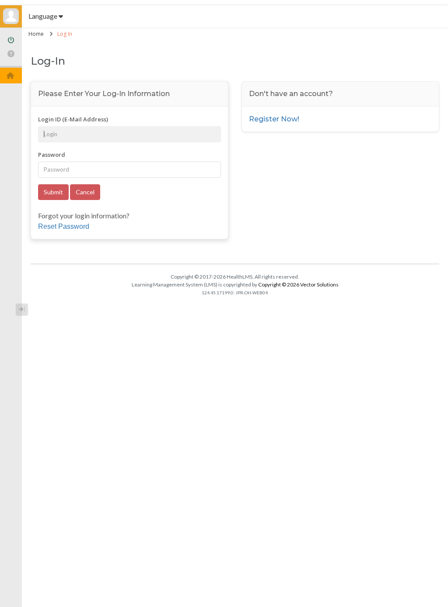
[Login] (11, 40)
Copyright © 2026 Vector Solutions (298, 284)
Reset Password (63, 226)
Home (36, 34)
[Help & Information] (10, 53)
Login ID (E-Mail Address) (73, 119)
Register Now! (274, 119)
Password (51, 155)
